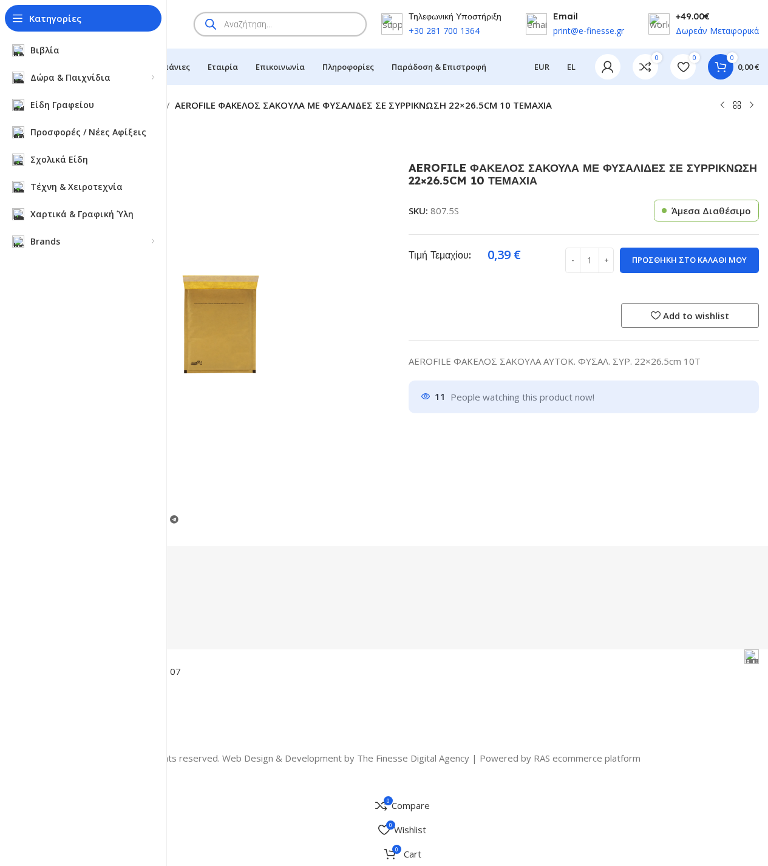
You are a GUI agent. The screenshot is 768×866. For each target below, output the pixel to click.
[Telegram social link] (174, 520)
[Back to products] (737, 105)
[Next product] (751, 105)
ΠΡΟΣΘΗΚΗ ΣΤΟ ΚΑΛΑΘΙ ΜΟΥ (689, 259)
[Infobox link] (402, 656)
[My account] (608, 67)
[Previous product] (722, 105)
